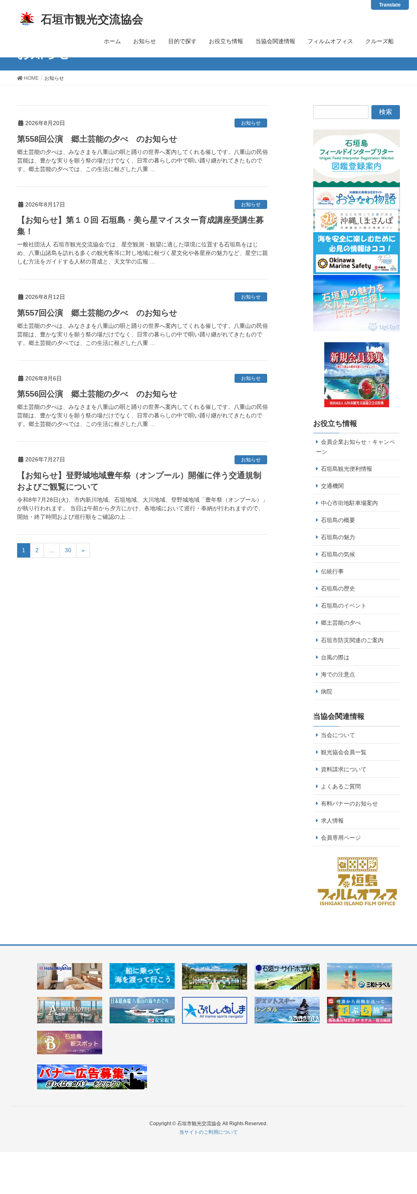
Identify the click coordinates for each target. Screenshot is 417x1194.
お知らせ (251, 123)
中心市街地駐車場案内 (349, 503)
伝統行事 (332, 571)
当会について (338, 735)
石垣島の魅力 (338, 537)
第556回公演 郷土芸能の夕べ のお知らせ (97, 393)
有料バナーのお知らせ (349, 803)
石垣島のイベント (344, 605)
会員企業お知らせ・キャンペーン (355, 446)
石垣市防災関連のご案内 (352, 640)
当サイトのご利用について (208, 1132)
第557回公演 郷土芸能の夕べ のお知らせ (97, 312)
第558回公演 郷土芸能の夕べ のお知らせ (97, 138)
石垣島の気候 (338, 554)
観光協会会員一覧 (344, 752)
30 (68, 550)
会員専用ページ (341, 837)
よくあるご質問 (341, 786)
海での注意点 (338, 674)
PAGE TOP (408, 1147)
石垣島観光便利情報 (346, 468)
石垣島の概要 (338, 520)
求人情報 (332, 820)
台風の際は (335, 657)
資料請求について (344, 769)
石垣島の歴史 (338, 588)
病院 (326, 691)
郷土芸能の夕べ (341, 622)
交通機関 (332, 486)
